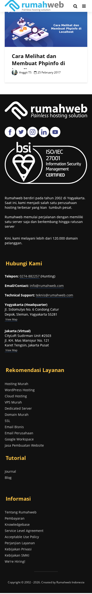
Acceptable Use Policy (22, 537)
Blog (8, 477)
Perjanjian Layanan (20, 543)
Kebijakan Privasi (18, 549)
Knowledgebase (17, 524)
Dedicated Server (18, 408)
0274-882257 (30, 276)
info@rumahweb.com (47, 285)
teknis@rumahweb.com (54, 295)
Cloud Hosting (16, 396)
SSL (7, 420)
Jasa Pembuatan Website (24, 445)
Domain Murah (17, 414)
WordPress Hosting (20, 390)
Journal (10, 471)
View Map (11, 350)
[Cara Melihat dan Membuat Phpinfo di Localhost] (46, 28)
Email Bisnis (14, 427)
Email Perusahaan (19, 433)
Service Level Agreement (24, 530)
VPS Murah (13, 402)
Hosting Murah (16, 383)
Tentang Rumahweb (21, 512)
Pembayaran (15, 518)
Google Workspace (19, 439)
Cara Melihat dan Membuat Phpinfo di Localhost (38, 63)
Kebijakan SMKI (17, 555)
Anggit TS (25, 72)
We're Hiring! (15, 561)
